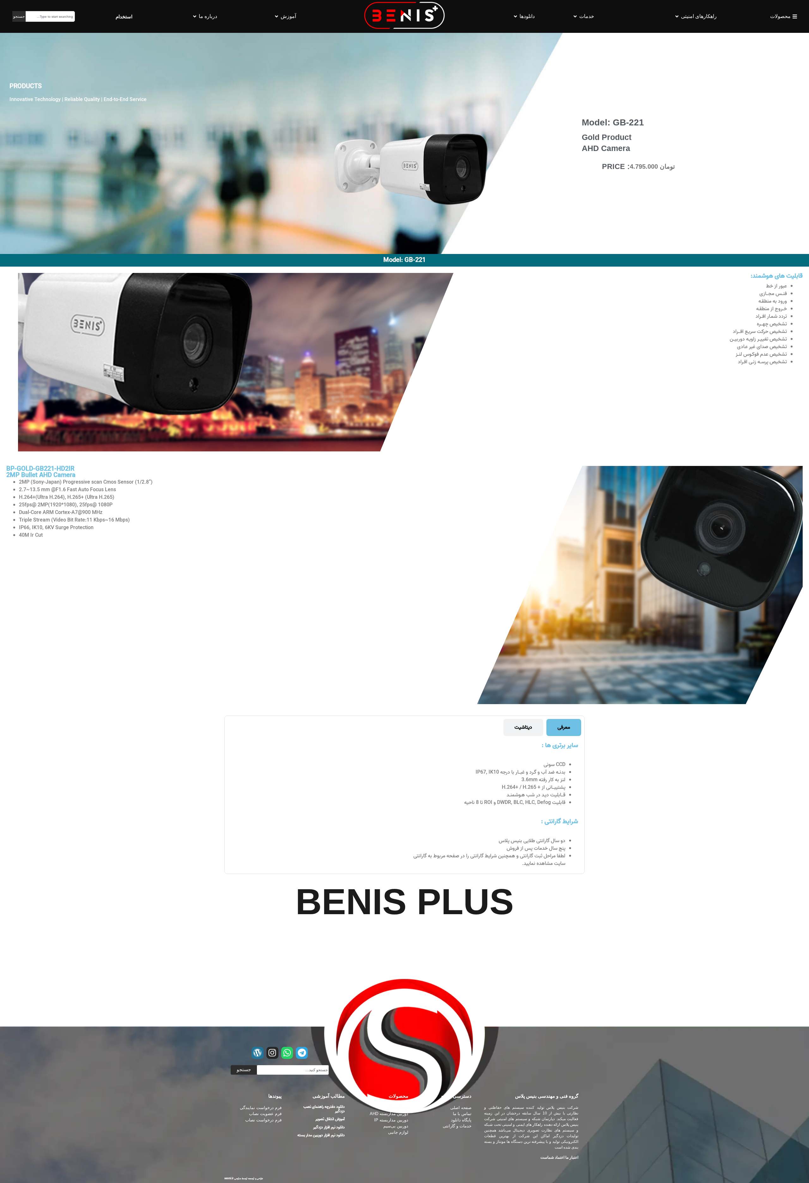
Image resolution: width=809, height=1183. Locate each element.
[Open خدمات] (575, 16)
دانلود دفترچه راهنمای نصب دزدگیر (324, 1109)
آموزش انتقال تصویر (330, 1119)
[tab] (563, 727)
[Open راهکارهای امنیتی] (676, 16)
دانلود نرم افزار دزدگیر (329, 1127)
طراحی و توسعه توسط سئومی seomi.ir (243, 1178)
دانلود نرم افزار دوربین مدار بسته (321, 1135)
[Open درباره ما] (194, 16)
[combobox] (50, 16)
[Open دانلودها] (515, 16)
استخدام (124, 16)
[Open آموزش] (276, 16)
